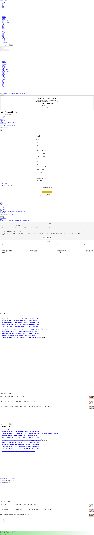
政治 (3, 5)
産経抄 (3, 28)
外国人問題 (4, 19)
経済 (3, 8)
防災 (3, 21)
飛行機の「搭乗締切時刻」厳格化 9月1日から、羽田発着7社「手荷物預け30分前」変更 (20, 324)
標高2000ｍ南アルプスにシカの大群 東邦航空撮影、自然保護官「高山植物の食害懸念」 (21, 318)
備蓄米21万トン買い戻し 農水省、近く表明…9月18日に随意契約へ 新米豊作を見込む (20, 448)
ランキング (4, 4)
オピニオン (4, 40)
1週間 (9, 429)
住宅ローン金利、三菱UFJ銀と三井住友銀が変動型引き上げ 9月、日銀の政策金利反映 (20, 326)
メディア (23, 93)
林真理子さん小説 (5, 20)
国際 (3, 6)
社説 (3, 26)
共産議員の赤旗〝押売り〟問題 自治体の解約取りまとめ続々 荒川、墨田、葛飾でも (20, 337)
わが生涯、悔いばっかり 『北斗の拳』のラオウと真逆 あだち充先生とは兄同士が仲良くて (21, 320)
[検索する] (10, 424)
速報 (3, 3)
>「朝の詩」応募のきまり (5, 183)
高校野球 (3, 18)
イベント (3, 41)
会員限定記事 (4, 15)
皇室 (1, 93)
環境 (8, 93)
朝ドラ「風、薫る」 (5, 22)
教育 (21, 93)
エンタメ (3, 38)
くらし (3, 93)
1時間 (2, 429)
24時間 (5, 429)
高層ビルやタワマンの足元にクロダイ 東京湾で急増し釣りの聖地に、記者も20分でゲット (21, 331)
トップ (3, 2)
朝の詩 (1, 119)
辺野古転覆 (4, 17)
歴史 (11, 93)
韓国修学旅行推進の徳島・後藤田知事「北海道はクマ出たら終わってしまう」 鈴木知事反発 (21, 329)
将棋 (17, 93)
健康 (5, 93)
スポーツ (3, 37)
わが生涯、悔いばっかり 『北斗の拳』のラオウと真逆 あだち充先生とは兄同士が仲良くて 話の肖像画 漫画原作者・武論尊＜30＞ (30, 433)
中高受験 (3, 23)
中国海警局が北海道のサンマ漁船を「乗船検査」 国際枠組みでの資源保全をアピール (20, 322)
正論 (3, 27)
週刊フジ (3, 25)
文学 (10, 93)
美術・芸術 (14, 93)
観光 (6, 93)
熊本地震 (3, 16)
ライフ (3, 39)
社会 (3, 7)
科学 (25, 93)
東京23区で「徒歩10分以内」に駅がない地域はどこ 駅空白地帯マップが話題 (18, 335)
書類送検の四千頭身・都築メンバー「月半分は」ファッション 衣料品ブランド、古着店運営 (21, 333)
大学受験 (3, 24)
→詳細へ (47, 107)
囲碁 (18, 93)
